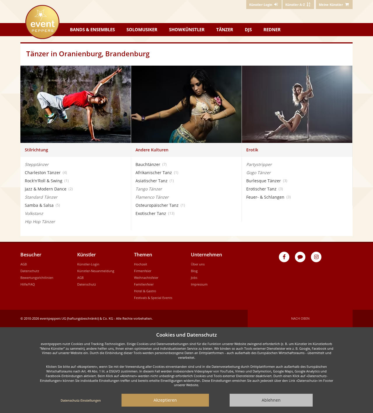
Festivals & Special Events (153, 297)
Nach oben (300, 318)
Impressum (199, 284)
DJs (248, 29)
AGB (23, 264)
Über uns (198, 264)
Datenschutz (29, 271)
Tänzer (224, 29)
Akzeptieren (165, 400)
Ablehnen (271, 400)
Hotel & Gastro (145, 291)
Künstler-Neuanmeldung (95, 271)
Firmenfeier (142, 271)
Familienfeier (144, 284)
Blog (194, 271)
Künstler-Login (88, 264)
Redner (272, 29)
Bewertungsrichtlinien (36, 277)
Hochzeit (140, 264)
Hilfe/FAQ (27, 284)
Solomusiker (141, 29)
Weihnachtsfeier (146, 277)
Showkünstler (187, 29)
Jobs (194, 277)
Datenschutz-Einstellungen (81, 400)
